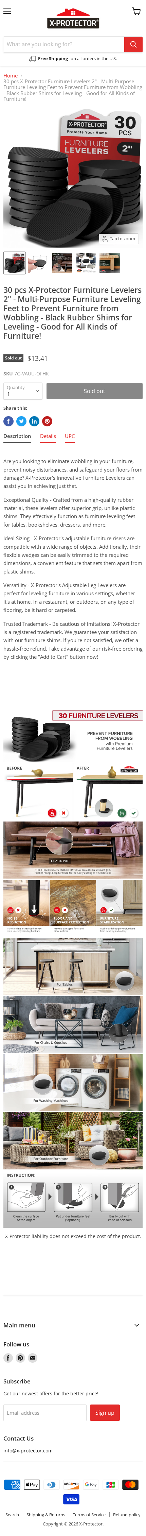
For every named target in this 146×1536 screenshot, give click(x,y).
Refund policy (127, 1515)
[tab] (17, 437)
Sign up (104, 1412)
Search (12, 1515)
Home (10, 75)
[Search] (133, 44)
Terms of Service (89, 1515)
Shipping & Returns (45, 1515)
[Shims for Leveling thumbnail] (38, 263)
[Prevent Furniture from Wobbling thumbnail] (14, 263)
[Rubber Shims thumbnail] (62, 263)
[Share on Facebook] (8, 421)
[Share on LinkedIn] (34, 421)
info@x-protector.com (28, 1450)
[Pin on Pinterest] (47, 421)
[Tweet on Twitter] (21, 421)
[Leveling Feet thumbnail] (86, 263)
